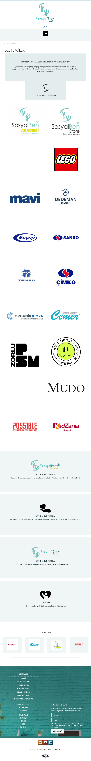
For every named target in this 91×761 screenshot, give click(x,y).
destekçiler (15, 43)
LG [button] (46, 27)
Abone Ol (56, 731)
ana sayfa (7, 43)
